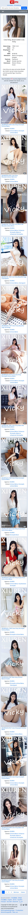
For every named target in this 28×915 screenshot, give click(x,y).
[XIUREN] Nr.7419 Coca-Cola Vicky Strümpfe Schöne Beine (11, 375)
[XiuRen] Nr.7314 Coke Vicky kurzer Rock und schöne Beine (13, 529)
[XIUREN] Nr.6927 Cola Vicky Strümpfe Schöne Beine (13, 881)
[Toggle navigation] (3, 11)
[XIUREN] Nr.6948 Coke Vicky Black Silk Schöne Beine (13, 828)
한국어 (15, 900)
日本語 (20, 898)
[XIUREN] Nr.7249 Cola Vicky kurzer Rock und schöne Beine (13, 578)
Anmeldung (17, 5)
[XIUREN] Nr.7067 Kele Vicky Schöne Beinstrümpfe (12, 678)
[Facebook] (26, 905)
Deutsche (15, 901)
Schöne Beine (14, 131)
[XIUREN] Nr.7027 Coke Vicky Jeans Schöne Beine (14, 728)
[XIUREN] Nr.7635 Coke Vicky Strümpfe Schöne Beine (13, 125)
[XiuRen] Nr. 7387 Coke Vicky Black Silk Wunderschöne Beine (13, 426)
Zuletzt (23, 892)
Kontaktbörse (23, 11)
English (10, 900)
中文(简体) (14, 898)
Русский (9, 901)
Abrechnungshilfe (6, 912)
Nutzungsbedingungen (8, 910)
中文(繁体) (4, 900)
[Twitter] (24, 905)
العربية (20, 901)
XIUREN (12, 128)
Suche (24, 8)
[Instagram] (21, 905)
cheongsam (22, 283)
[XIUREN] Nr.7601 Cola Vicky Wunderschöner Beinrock (10, 176)
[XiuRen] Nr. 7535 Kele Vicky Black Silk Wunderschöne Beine (12, 225)
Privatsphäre (19, 910)
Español (20, 900)
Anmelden (10, 5)
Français (3, 901)
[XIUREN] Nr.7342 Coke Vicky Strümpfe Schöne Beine (13, 478)
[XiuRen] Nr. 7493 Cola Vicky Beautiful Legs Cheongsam (14, 277)
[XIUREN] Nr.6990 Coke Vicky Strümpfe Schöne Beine (13, 777)
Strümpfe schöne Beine (17, 634)
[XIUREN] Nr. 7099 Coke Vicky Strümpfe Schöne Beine (13, 629)
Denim (12, 734)
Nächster (16, 892)
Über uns (15, 912)
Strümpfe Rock (14, 535)
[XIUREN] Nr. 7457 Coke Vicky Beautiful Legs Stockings (13, 326)
